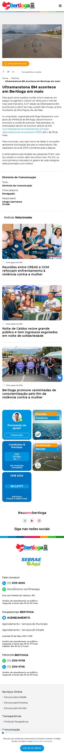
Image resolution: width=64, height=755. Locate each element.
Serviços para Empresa (16, 702)
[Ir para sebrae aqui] (32, 562)
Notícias (15, 78)
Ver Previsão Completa (17, 466)
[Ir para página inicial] (18, 6)
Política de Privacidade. (42, 741)
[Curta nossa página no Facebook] (25, 520)
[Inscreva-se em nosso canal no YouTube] (32, 520)
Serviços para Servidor (15, 708)
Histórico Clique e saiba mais (16, 498)
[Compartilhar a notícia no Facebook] (3, 71)
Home (5, 78)
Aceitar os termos (32, 748)
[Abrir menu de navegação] (60, 5)
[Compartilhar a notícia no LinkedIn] (13, 71)
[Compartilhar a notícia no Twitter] (8, 71)
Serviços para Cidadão (15, 697)
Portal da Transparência (16, 721)
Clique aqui (17, 435)
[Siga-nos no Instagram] (39, 520)
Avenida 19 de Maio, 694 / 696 (20, 641)
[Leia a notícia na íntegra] (32, 250)
